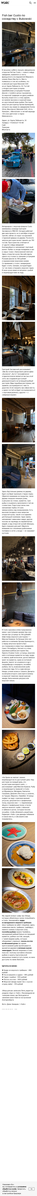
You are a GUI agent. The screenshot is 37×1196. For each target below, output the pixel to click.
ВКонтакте (6, 130)
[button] (35, 3)
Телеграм (5, 127)
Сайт (4, 125)
